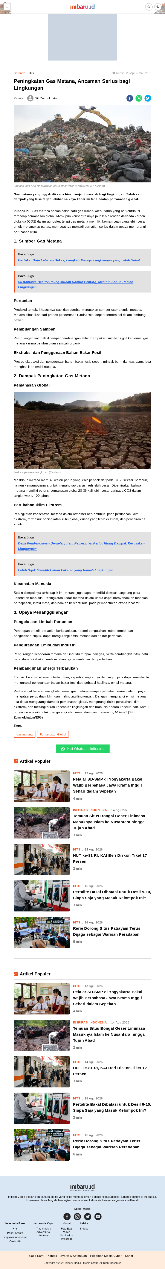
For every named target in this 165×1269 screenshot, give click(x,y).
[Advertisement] (82, 34)
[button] (158, 7)
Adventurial (43, 1232)
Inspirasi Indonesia (15, 1237)
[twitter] (147, 98)
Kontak (52, 1255)
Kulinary (43, 1235)
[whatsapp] (138, 98)
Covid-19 (15, 1241)
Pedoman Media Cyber (106, 1255)
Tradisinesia (43, 1228)
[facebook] (129, 98)
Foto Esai (67, 1228)
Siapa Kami (36, 1255)
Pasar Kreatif (15, 1232)
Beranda (19, 73)
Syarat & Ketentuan (73, 1255)
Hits (31, 73)
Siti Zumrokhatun (46, 98)
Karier (129, 1255)
